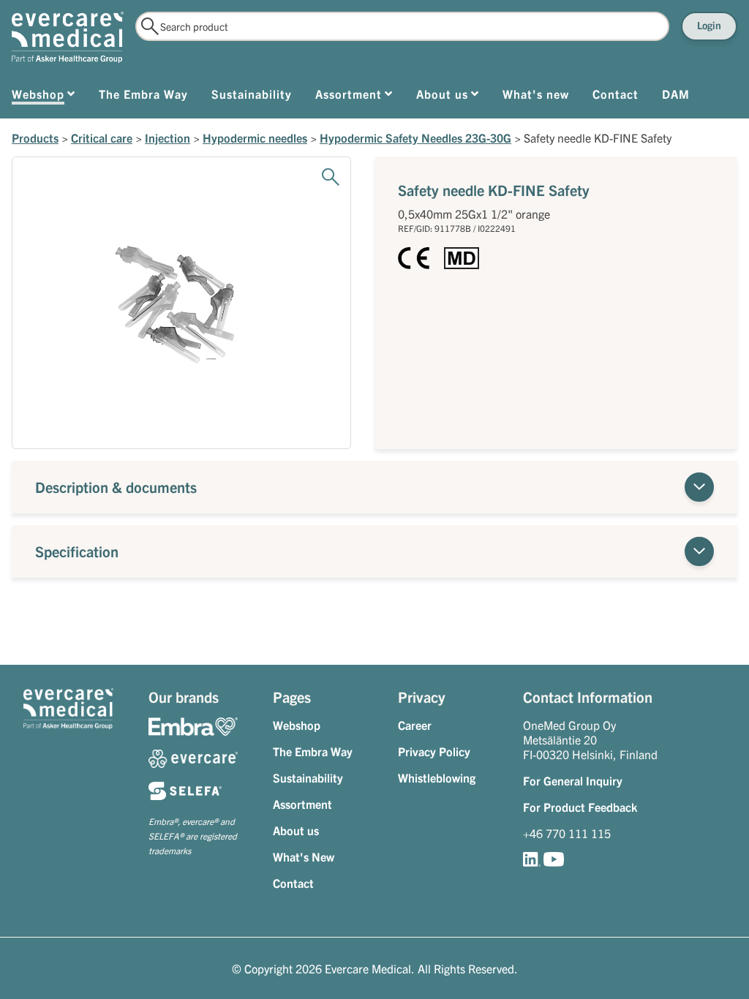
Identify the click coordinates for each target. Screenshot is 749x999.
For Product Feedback (580, 806)
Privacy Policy (434, 751)
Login (709, 24)
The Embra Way (313, 751)
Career (415, 724)
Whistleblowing (436, 777)
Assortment (302, 803)
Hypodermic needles (255, 137)
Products (35, 137)
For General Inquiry (572, 780)
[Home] (68, 37)
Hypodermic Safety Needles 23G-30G (415, 137)
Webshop (296, 724)
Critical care (101, 137)
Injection (167, 137)
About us (296, 830)
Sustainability (308, 777)
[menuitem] (43, 96)
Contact (293, 882)
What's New (303, 856)
